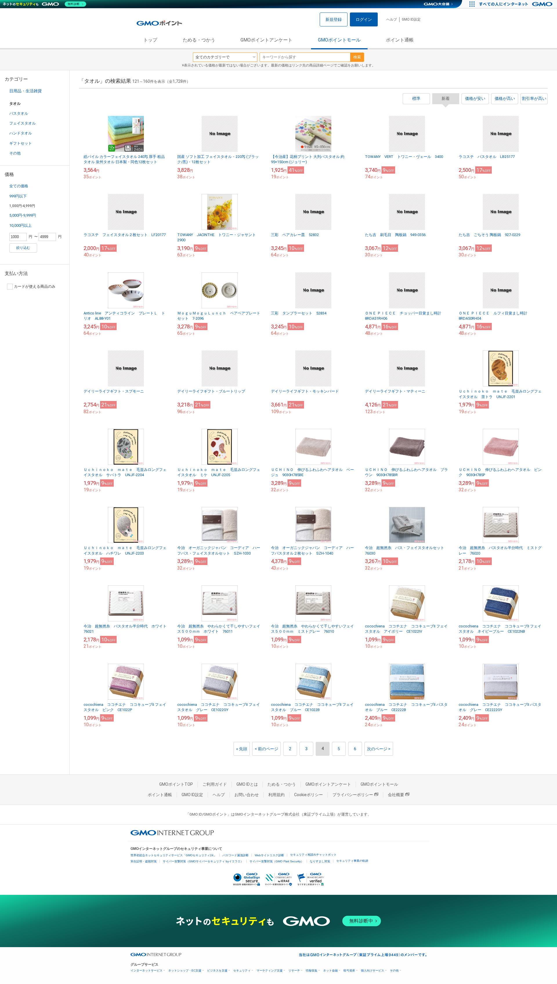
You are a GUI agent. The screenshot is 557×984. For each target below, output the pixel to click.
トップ (150, 40)
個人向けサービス (372, 970)
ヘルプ (391, 19)
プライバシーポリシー (352, 794)
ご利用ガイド (214, 784)
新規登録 (333, 19)
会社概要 (396, 794)
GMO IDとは (247, 784)
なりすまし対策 (320, 861)
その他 (15, 153)
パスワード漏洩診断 (236, 855)
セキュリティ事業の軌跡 (352, 860)
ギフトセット (20, 143)
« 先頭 (241, 748)
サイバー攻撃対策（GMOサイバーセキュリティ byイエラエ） (203, 861)
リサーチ (294, 970)
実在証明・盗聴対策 (144, 861)
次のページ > (378, 748)
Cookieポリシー (308, 794)
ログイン (364, 19)
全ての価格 (18, 186)
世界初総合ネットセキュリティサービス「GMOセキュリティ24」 (173, 855)
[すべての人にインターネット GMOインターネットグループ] (516, 4)
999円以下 (18, 196)
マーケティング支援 (269, 970)
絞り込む (23, 248)
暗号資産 (349, 970)
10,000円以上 (20, 225)
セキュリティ (242, 970)
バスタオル (18, 113)
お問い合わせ (246, 794)
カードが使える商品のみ (34, 286)
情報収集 (311, 970)
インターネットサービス (146, 970)
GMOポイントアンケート (266, 40)
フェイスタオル (22, 123)
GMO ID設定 (411, 19)
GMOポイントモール (339, 40)
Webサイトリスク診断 (269, 855)
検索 (357, 57)
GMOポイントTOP (176, 784)
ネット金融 (330, 970)
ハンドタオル (20, 133)
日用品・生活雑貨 (25, 91)
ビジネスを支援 (217, 970)
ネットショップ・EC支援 (184, 970)
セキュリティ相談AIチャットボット (313, 854)
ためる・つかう (199, 40)
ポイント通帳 (400, 40)
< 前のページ (266, 748)
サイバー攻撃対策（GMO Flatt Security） (276, 861)
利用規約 (276, 794)
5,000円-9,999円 (22, 215)
